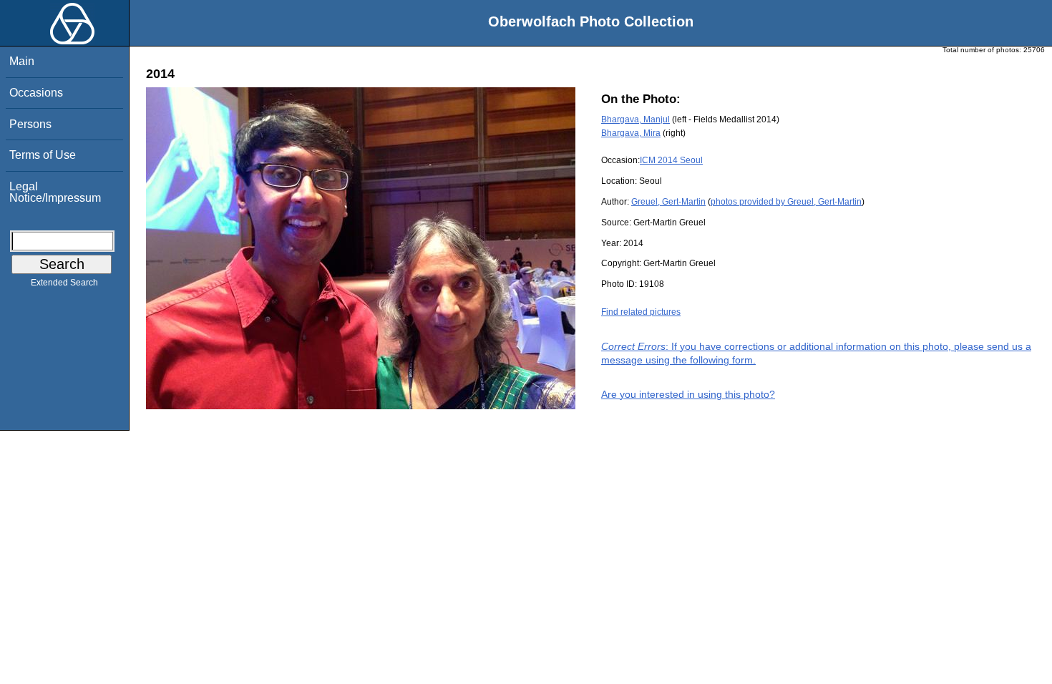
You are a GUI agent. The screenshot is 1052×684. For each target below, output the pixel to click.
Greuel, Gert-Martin (668, 202)
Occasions (36, 93)
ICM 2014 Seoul (671, 160)
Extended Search (64, 282)
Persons (30, 124)
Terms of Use (42, 155)
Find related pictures (641, 312)
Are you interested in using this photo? (688, 394)
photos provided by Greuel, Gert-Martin (786, 202)
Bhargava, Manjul (635, 119)
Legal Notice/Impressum (55, 192)
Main (21, 61)
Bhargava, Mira (631, 133)
